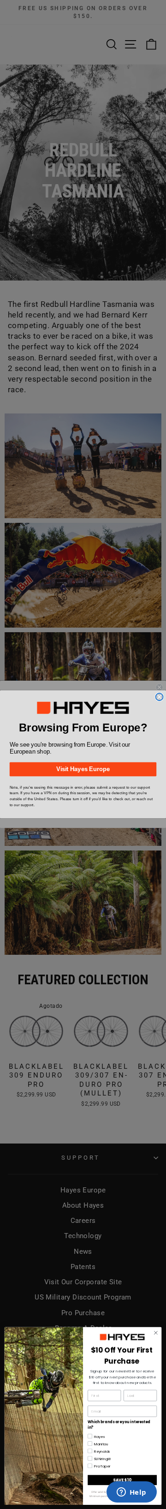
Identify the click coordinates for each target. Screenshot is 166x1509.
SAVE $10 (122, 1479)
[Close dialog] (159, 697)
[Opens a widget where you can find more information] (131, 1492)
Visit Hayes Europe (83, 769)
